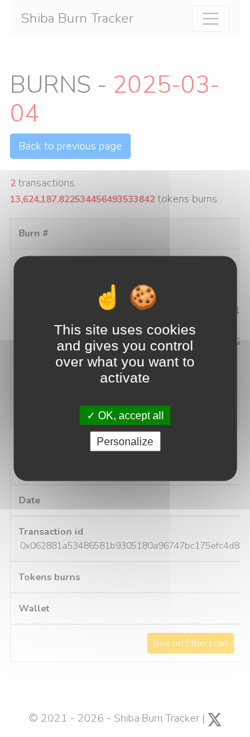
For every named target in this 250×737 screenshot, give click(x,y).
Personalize (125, 441)
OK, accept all (129, 415)
